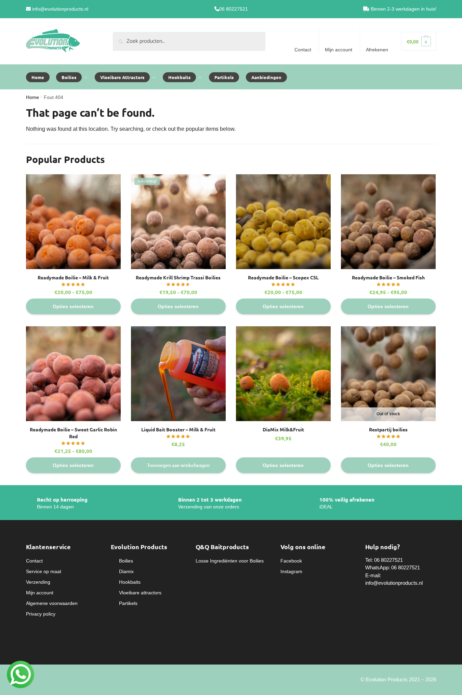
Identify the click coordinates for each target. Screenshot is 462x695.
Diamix (126, 571)
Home (32, 97)
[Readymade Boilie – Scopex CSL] (283, 221)
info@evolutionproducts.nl (60, 9)
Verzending (38, 582)
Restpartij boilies (388, 429)
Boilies (126, 561)
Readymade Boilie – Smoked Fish (388, 277)
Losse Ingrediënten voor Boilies (230, 561)
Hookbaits (130, 582)
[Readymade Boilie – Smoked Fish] (388, 221)
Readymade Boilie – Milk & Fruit (73, 277)
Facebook (291, 561)
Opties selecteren (73, 306)
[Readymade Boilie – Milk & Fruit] (73, 221)
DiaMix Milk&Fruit (283, 429)
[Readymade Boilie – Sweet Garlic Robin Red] (73, 373)
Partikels (128, 603)
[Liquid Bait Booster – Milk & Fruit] (178, 373)
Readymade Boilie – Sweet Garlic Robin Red (73, 432)
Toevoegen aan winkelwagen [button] (178, 465)
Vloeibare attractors (140, 592)
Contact (302, 49)
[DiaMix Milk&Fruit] (283, 373)
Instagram (291, 571)
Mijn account (338, 49)
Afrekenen (377, 49)
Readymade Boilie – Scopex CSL (283, 277)
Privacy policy (40, 614)
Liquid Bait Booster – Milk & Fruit (178, 429)
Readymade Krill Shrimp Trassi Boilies (178, 277)
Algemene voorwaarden (52, 603)
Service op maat (43, 571)
